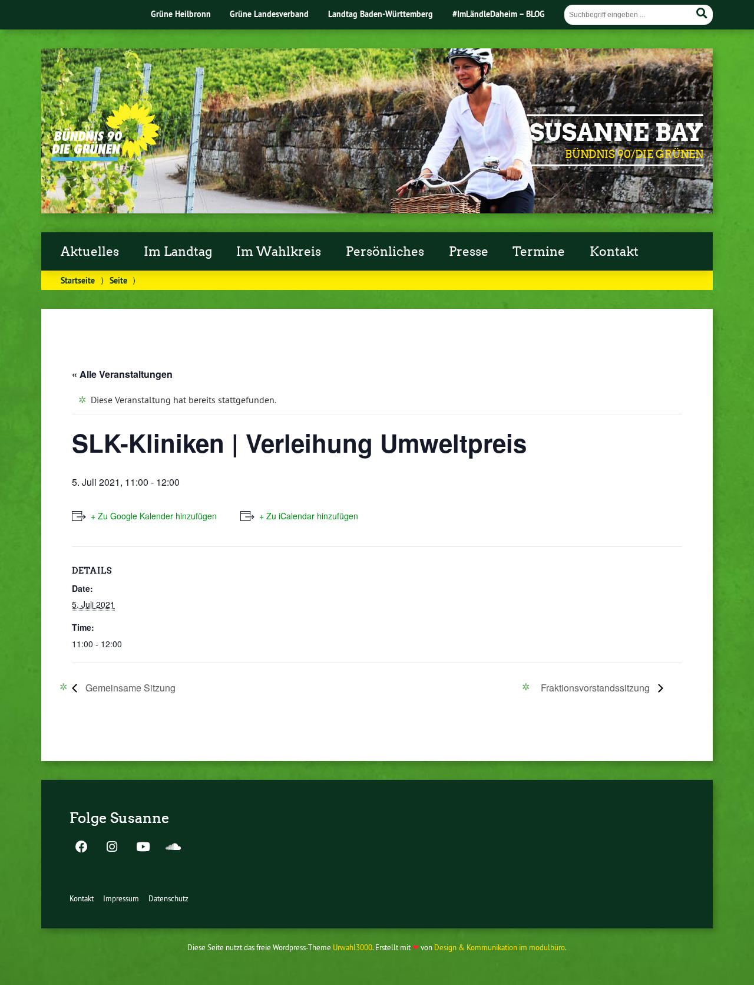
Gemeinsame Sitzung (129, 687)
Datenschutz (168, 898)
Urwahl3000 (352, 947)
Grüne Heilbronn (181, 13)
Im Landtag (178, 251)
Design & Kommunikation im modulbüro (499, 947)
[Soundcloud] (173, 848)
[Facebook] (81, 848)
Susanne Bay (616, 132)
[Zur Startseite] (105, 157)
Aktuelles (90, 251)
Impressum (121, 898)
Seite (118, 280)
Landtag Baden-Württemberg (380, 13)
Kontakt (614, 251)
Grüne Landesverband (269, 13)
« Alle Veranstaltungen (122, 374)
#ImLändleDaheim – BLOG (498, 13)
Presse (468, 251)
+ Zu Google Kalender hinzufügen (154, 516)
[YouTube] (142, 848)
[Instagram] (112, 848)
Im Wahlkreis (278, 251)
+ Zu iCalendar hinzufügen (308, 516)
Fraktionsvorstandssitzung (596, 687)
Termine (538, 251)
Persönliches (385, 251)
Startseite (78, 280)
